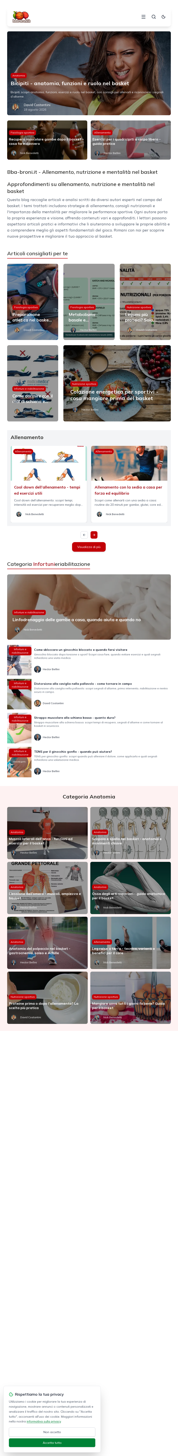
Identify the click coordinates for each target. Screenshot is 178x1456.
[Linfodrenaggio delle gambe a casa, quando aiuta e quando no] (89, 607)
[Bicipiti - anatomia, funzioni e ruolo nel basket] (89, 73)
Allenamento (102, 132)
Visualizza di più (89, 547)
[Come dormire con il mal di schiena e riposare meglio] (32, 383)
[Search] (153, 16)
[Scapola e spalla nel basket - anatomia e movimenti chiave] (130, 833)
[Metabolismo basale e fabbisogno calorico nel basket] (88, 302)
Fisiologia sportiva (22, 132)
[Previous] (84, 535)
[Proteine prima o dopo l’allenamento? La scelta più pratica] (47, 998)
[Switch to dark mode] (163, 17)
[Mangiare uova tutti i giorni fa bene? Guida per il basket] (130, 998)
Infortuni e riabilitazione (29, 388)
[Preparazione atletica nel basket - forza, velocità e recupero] (32, 302)
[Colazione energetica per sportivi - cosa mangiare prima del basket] (117, 383)
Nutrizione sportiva (139, 307)
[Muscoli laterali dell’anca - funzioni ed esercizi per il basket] (47, 833)
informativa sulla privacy (44, 1421)
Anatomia (18, 75)
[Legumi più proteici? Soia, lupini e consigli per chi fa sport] (145, 302)
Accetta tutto (52, 1443)
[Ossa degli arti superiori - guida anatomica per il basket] (130, 888)
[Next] (94, 535)
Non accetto (52, 1432)
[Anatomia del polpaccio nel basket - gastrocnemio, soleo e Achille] (47, 943)
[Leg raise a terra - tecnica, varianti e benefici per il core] (130, 943)
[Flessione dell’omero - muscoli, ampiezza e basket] (47, 888)
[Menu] (143, 16)
